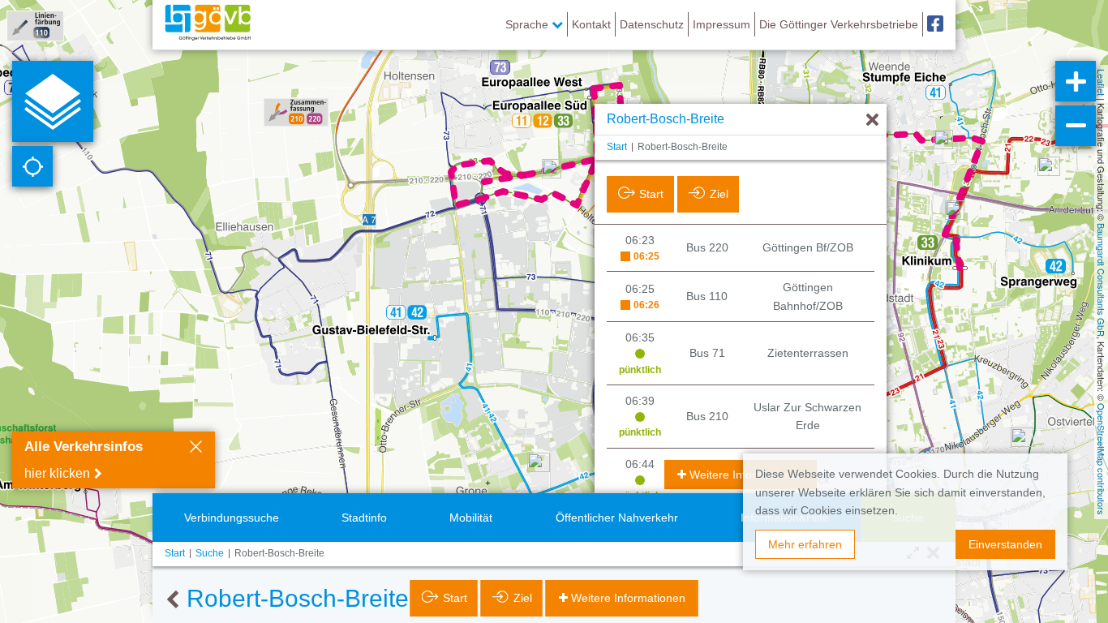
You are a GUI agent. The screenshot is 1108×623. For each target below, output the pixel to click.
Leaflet (1101, 82)
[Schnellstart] (52, 101)
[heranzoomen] (1075, 81)
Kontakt (591, 24)
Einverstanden (1005, 544)
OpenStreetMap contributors (1101, 459)
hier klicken (57, 473)
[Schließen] (196, 449)
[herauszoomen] (1075, 125)
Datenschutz (652, 24)
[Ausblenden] (872, 120)
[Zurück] (172, 600)
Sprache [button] (528, 24)
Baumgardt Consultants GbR (1101, 280)
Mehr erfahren (805, 544)
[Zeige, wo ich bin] (32, 166)
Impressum (721, 24)
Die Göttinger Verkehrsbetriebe (838, 24)
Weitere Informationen (746, 474)
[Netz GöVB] (207, 24)
